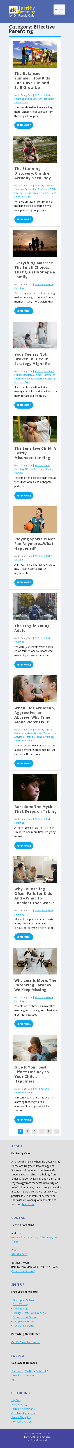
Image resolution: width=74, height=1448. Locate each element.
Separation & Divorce (25, 1317)
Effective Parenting (32, 193)
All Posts (39, 95)
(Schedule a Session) (23, 1271)
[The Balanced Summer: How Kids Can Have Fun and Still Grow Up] (35, 54)
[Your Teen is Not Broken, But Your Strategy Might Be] (35, 335)
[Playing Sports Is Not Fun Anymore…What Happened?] (35, 519)
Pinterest (41, 1371)
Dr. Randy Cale (24, 95)
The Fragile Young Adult (32, 628)
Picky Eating (20, 1308)
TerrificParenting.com (37, 1436)
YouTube (28, 1375)
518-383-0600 (19, 1254)
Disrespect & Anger (24, 1300)
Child (47, 1088)
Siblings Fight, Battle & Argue (30, 1313)
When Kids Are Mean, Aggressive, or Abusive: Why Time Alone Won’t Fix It (34, 715)
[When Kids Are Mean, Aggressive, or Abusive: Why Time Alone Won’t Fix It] (35, 688)
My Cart (15, 1400)
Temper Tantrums (23, 1321)
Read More (24, 125)
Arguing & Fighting (23, 736)
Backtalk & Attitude (33, 374)
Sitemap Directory (21, 1421)
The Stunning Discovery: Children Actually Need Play (33, 173)
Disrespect (49, 374)
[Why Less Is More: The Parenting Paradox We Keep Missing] (35, 961)
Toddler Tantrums (23, 1325)
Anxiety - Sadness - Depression (40, 733)
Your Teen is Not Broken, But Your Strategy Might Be (32, 359)
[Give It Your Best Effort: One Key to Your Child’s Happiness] (35, 1048)
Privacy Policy (19, 1404)
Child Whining (20, 1304)
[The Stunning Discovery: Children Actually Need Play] (35, 149)
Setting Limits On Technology (39, 98)
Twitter (29, 1371)
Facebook (17, 1371)
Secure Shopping (21, 1417)
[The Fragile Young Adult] (35, 606)
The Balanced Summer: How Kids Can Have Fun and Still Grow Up (32, 80)
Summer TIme (21, 102)
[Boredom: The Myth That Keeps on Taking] (35, 787)
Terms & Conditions (23, 1408)
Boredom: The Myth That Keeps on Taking (35, 809)
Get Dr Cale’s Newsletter (25, 1342)
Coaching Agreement (23, 1413)
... (42, 1131)
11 (49, 1131)
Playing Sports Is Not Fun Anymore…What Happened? (34, 543)
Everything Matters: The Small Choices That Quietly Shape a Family (34, 269)
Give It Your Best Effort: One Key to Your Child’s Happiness (31, 1074)
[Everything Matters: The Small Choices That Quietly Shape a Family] (35, 243)
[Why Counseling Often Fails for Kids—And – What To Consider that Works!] (35, 869)
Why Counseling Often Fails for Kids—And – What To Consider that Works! (35, 895)
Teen (27, 382)
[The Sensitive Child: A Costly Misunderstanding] (35, 429)
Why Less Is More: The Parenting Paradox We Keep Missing (35, 985)
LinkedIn (16, 1375)
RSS (13, 1379)
